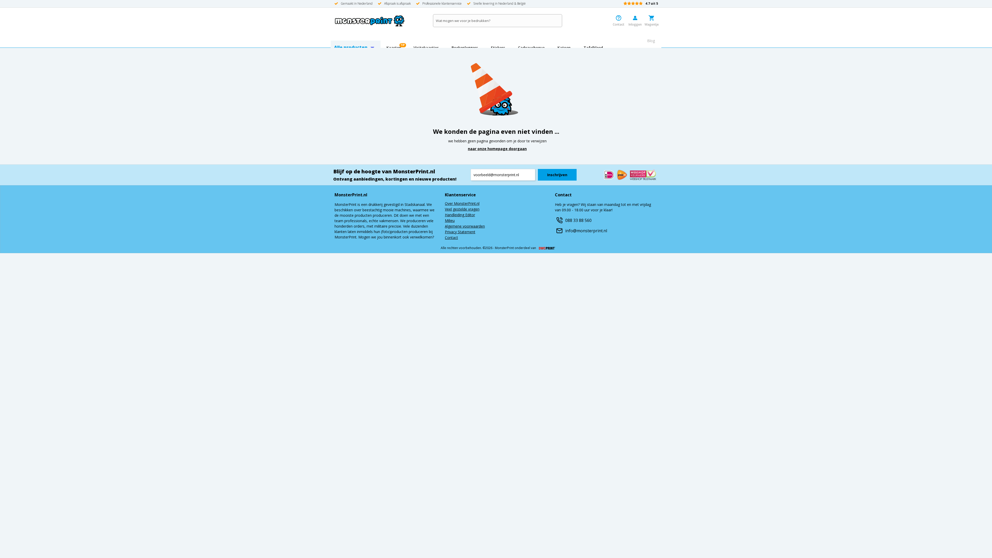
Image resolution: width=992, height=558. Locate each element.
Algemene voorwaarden (465, 226)
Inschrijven (557, 174)
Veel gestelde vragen (462, 209)
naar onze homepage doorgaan (497, 148)
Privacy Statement (460, 232)
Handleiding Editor (460, 215)
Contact (451, 238)
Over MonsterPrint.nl (462, 204)
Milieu (450, 221)
